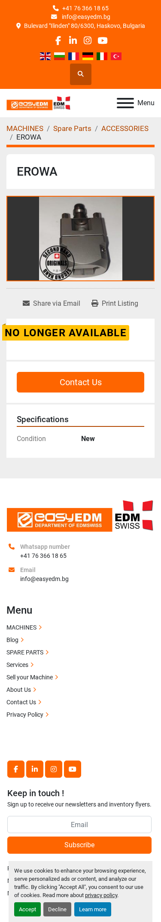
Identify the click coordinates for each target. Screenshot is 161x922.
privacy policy (101, 895)
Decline (57, 909)
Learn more (92, 909)
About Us (18, 689)
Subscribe (79, 845)
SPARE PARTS (24, 652)
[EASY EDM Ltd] (80, 514)
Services (17, 664)
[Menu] (125, 103)
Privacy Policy (24, 714)
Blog (12, 639)
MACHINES (21, 627)
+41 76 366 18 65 (85, 8)
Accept (27, 909)
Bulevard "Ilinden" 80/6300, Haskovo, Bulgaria (84, 25)
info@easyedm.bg (85, 16)
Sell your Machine (29, 677)
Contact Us (81, 382)
